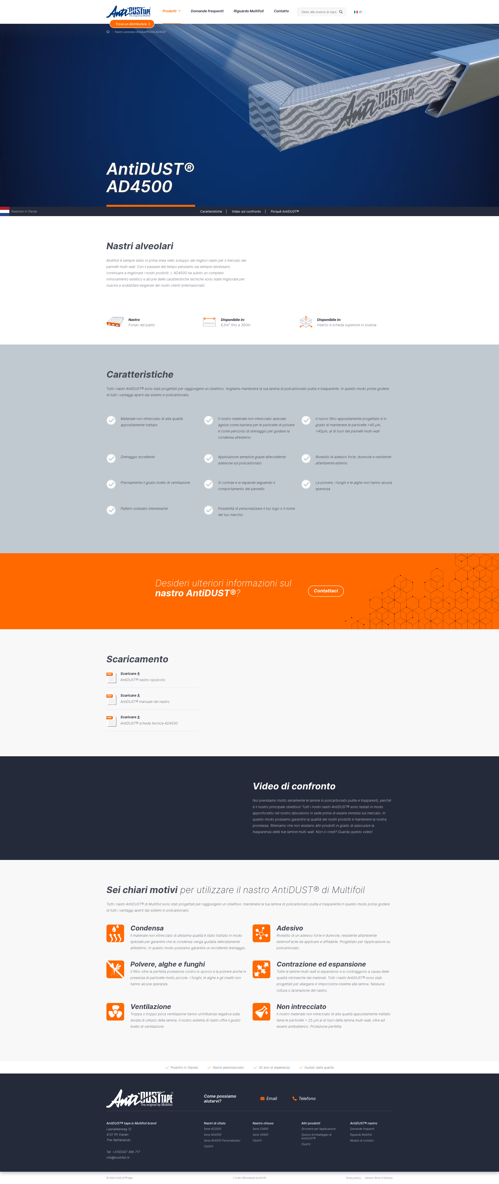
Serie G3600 (260, 1128)
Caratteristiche (211, 211)
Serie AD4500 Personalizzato (222, 1140)
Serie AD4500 (212, 1134)
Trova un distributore (131, 24)
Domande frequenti (207, 11)
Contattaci (326, 591)
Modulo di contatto (362, 1140)
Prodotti (169, 11)
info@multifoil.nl (117, 1157)
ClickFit (208, 1146)
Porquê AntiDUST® (285, 211)
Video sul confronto (246, 211)
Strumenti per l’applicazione (318, 1128)
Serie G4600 (260, 1134)
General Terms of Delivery (379, 1177)
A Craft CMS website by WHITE (249, 1177)
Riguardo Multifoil (249, 11)
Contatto (281, 11)
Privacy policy (353, 1177)
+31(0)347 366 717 (126, 1152)
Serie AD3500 (212, 1128)
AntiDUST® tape (124, 1177)
